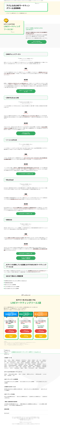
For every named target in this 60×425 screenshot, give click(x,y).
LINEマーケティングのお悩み (9, 394)
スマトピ (18, 361)
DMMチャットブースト (30, 374)
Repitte (22, 367)
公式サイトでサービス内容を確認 (26, 331)
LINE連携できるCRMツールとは (10, 386)
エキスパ (11, 367)
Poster (20, 374)
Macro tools (44, 365)
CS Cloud (23, 374)
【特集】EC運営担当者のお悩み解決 (10, 401)
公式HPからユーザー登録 (26, 336)
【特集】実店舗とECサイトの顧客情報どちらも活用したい (28, 403)
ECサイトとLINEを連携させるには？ (9, 396)
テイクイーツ (6, 367)
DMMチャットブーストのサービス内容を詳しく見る (25, 91)
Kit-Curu (22, 362)
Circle (42, 362)
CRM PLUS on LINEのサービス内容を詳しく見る (26, 133)
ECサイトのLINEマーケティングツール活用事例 (12, 288)
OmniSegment (27, 362)
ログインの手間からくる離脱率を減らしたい (16, 405)
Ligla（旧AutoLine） (38, 365)
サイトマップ (6, 413)
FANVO (26, 367)
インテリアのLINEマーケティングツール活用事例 (12, 286)
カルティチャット (12, 362)
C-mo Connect (16, 367)
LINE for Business (41, 367)
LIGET (20, 366)
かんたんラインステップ (11, 361)
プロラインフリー (11, 366)
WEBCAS (5, 366)
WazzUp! (28, 361)
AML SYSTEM (31, 365)
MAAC (36, 367)
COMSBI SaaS (38, 366)
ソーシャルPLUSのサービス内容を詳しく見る (26, 173)
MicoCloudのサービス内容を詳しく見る (25, 213)
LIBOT (34, 366)
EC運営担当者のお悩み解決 (9, 282)
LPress (18, 362)
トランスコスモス (31, 367)
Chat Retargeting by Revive (13, 365)
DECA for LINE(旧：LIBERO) (13, 374)
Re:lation (33, 361)
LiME (38, 362)
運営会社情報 (6, 409)
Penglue (5, 365)
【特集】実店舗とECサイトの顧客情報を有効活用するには (54, 18)
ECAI (13, 375)
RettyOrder (20, 365)
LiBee (7, 362)
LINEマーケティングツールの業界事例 (10, 284)
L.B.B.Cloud (25, 365)
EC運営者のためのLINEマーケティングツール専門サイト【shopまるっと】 (16, 280)
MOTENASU (9, 375)
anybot (17, 366)
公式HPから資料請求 (11, 336)
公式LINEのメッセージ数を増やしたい (35, 396)
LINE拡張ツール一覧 (8, 357)
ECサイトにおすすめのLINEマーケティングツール (13, 371)
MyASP (5, 361)
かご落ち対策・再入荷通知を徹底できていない (11, 403)
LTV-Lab (37, 361)
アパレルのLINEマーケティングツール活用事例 (11, 381)
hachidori (29, 366)
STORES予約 (44, 366)
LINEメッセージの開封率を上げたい (22, 396)
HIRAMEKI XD (24, 361)
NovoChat (24, 366)
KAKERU (5, 374)
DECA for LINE (34, 362)
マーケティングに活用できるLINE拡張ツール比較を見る (25, 258)
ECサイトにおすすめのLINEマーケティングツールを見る (36, 42)
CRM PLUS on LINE (38, 374)
